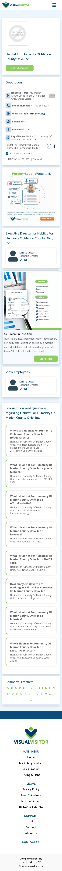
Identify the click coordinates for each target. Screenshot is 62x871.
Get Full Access (19, 68)
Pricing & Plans (31, 775)
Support (31, 827)
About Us (31, 833)
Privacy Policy (31, 789)
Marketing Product (31, 763)
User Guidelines (31, 795)
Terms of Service (31, 801)
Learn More (45, 358)
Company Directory (31, 858)
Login (31, 821)
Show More (39, 159)
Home (31, 757)
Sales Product (31, 769)
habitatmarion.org (34, 113)
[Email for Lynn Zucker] (25, 260)
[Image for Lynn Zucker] (13, 260)
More (52, 95)
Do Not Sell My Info (31, 807)
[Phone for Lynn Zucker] (21, 260)
